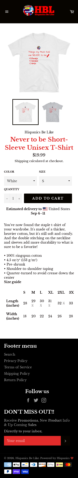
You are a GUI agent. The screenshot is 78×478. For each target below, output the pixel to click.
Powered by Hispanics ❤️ (57, 458)
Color (9, 171)
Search (9, 354)
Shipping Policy (17, 374)
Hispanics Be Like (27, 458)
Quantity (11, 189)
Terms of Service (18, 367)
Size (42, 171)
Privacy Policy (15, 361)
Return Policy (15, 380)
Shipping (21, 161)
